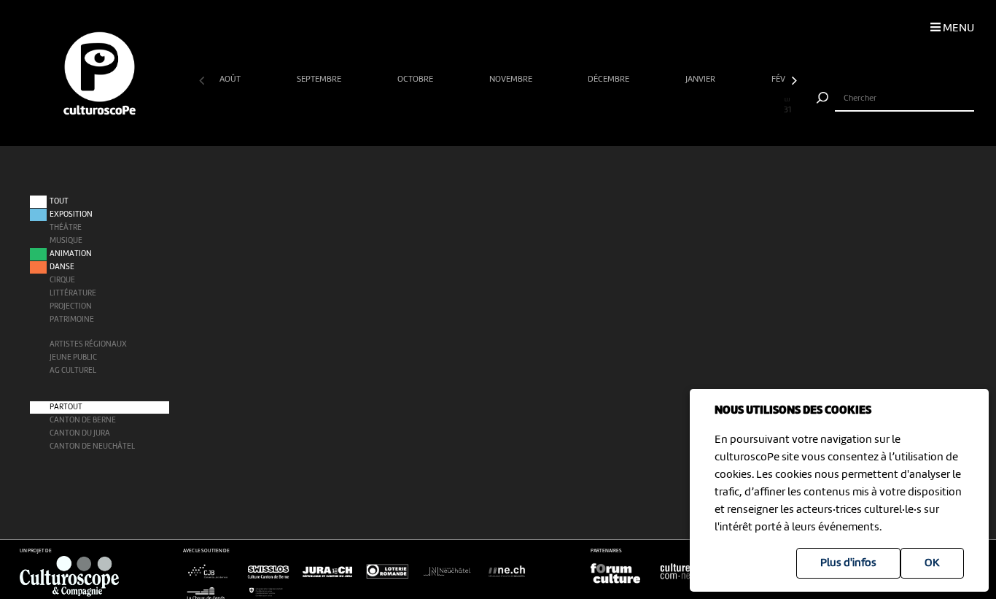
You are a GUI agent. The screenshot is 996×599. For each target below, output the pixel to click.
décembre (609, 79)
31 (787, 106)
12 (420, 106)
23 (633, 106)
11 (401, 106)
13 (440, 106)
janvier (701, 79)
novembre (511, 79)
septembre (320, 79)
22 (614, 106)
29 (748, 106)
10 (382, 106)
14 (460, 106)
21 (594, 106)
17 (517, 106)
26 (690, 106)
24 (652, 106)
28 (729, 106)
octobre (416, 79)
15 (479, 106)
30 (768, 106)
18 (536, 106)
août (231, 79)
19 (555, 106)
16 (498, 106)
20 (575, 106)
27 (710, 106)
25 (671, 106)
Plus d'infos (848, 563)
